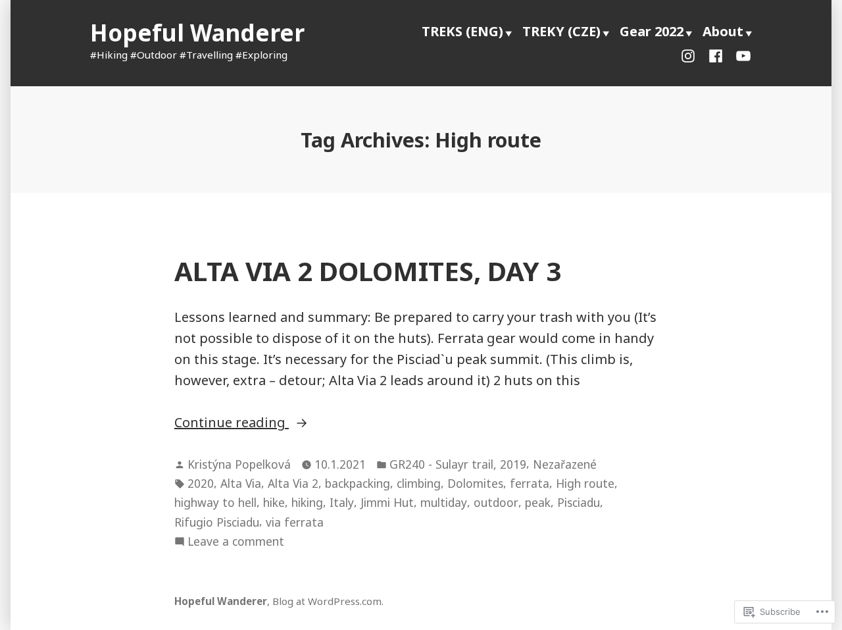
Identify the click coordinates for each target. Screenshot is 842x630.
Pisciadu (578, 502)
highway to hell (215, 502)
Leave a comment (235, 542)
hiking (307, 502)
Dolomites (475, 483)
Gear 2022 (651, 31)
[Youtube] (741, 54)
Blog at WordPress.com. (328, 601)
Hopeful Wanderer (197, 32)
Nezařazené (565, 464)
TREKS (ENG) (462, 31)
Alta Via (240, 483)
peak (538, 502)
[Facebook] (716, 54)
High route (585, 483)
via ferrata (295, 522)
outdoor (496, 502)
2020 (200, 483)
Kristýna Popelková (239, 464)
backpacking (357, 483)
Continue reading (231, 423)
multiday (443, 502)
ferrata (529, 483)
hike (274, 502)
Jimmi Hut (387, 502)
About (723, 31)
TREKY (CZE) (561, 31)
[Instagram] (691, 54)
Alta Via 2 (293, 483)
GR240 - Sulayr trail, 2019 (457, 464)
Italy (342, 502)
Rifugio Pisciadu (216, 522)
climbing (419, 483)
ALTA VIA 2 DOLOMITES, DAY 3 (367, 271)
